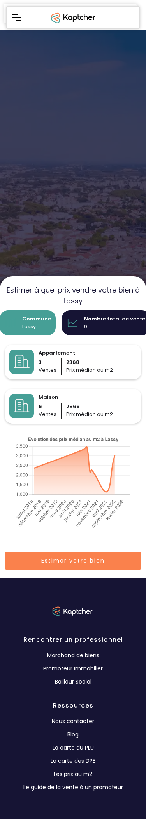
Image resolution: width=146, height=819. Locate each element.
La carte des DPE (73, 761)
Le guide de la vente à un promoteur (73, 787)
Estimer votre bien (73, 560)
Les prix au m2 (73, 774)
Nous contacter (73, 721)
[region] (73, 205)
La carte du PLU (73, 748)
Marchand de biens (73, 655)
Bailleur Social (73, 682)
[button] (16, 17)
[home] (72, 17)
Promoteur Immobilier (73, 668)
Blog (73, 734)
